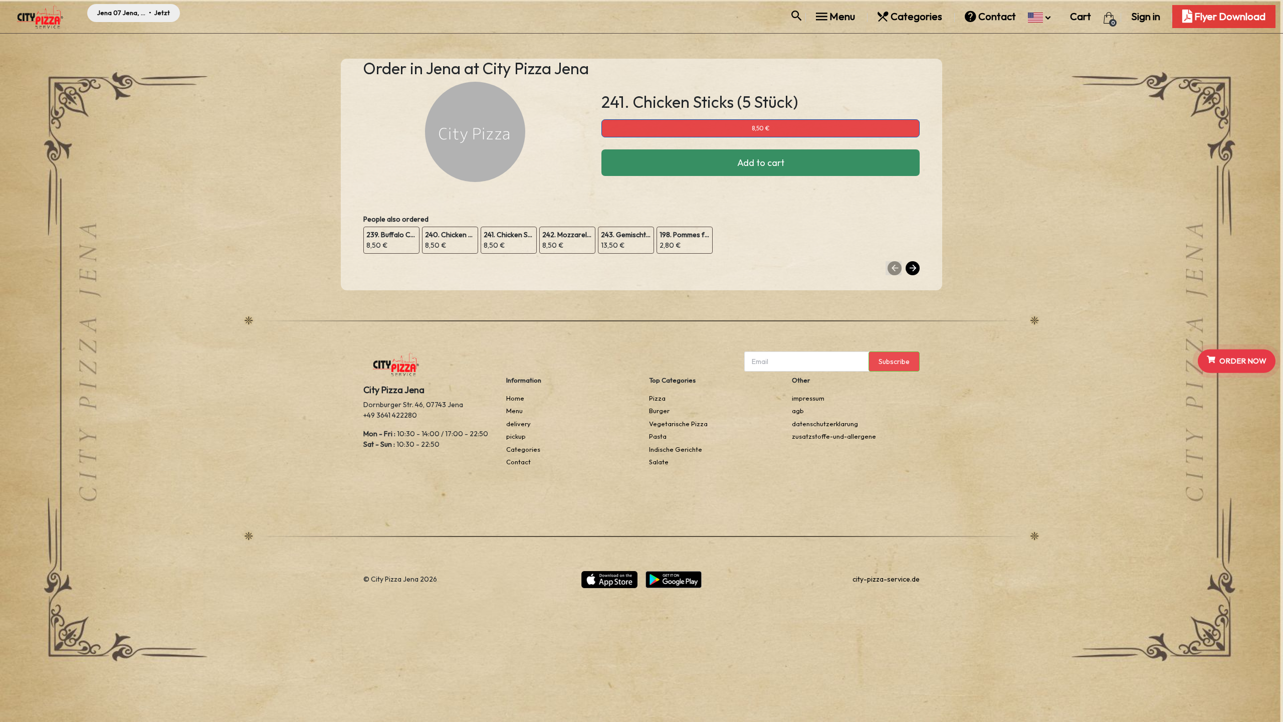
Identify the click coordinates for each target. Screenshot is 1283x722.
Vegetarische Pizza (678, 424)
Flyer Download (1228, 16)
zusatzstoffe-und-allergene (834, 436)
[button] (1039, 16)
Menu (842, 16)
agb (798, 411)
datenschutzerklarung (825, 424)
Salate (659, 462)
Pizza (657, 398)
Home (515, 398)
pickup (516, 436)
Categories (916, 16)
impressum (808, 398)
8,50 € (760, 128)
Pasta (658, 436)
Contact (997, 16)
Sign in (1145, 16)
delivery (518, 424)
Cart (1081, 16)
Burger (659, 411)
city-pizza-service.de (886, 579)
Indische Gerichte (675, 449)
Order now (1242, 361)
